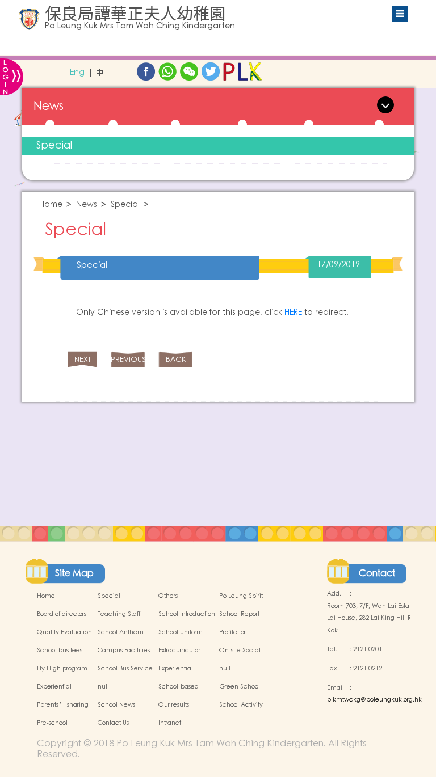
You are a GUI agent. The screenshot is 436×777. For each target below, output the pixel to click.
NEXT (82, 360)
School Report (239, 614)
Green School (239, 686)
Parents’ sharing (63, 705)
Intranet (169, 723)
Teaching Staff (119, 614)
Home (50, 205)
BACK (176, 360)
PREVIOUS (128, 360)
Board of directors (61, 614)
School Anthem (121, 632)
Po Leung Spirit (241, 596)
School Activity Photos (241, 711)
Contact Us (113, 723)
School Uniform (180, 632)
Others (168, 596)
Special (54, 145)
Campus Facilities (124, 650)
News (86, 205)
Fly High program (62, 668)
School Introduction (186, 614)
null (224, 668)
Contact (377, 573)
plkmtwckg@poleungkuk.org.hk (374, 699)
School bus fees (59, 650)
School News (116, 705)
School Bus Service (125, 668)
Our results (173, 705)
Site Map (74, 573)
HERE (294, 312)
